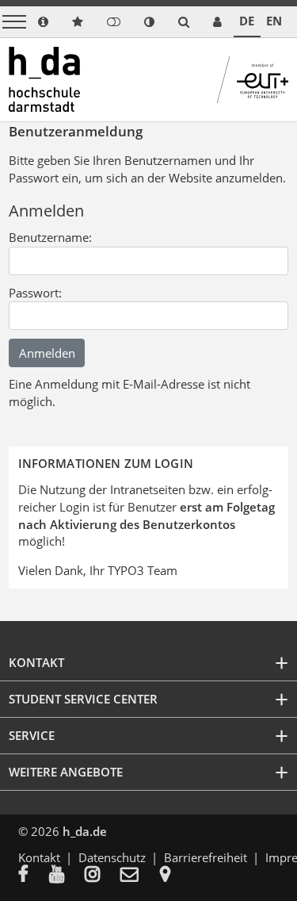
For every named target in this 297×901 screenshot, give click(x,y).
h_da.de (85, 831)
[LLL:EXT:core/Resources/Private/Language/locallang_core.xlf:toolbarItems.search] (183, 21)
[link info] (43, 21)
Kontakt (39, 857)
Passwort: (35, 293)
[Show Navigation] (14, 22)
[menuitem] (33, 875)
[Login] (113, 21)
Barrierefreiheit (205, 857)
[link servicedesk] (217, 21)
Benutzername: (50, 237)
